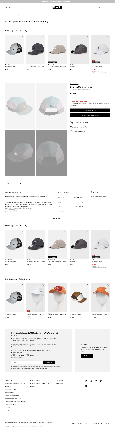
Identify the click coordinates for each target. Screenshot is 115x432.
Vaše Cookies (42, 420)
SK (98, 420)
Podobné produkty (90, 110)
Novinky (7, 11)
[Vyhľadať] (95, 7)
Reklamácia (8, 386)
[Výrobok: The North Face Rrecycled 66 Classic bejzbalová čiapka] (57, 49)
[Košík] (109, 7)
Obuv (18, 11)
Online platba (59, 380)
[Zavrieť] (109, 1)
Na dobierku (59, 383)
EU (83, 420)
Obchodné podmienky (10, 389)
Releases (43, 11)
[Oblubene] (105, 7)
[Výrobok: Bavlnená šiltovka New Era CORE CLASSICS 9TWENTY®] (35, 49)
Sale (38, 11)
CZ (81, 420)
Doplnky (23, 11)
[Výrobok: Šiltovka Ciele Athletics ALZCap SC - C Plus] (100, 297)
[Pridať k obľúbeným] (22, 36)
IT (91, 420)
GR (86, 420)
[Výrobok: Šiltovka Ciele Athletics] (14, 49)
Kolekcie (33, 11)
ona (6, 7)
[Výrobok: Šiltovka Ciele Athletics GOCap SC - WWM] (35, 297)
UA (101, 420)
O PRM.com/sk (8, 380)
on (10, 7)
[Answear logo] (57, 7)
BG (78, 420)
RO (96, 420)
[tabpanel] (57, 202)
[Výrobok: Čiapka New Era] (79, 49)
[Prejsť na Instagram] (92, 382)
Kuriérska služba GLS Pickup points (39, 383)
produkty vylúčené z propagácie (24, 368)
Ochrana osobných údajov (12, 395)
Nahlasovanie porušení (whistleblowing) (15, 401)
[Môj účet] (100, 7)
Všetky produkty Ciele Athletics (90, 115)
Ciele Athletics (74, 84)
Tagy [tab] (20, 183)
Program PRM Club (10, 408)
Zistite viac (87, 356)
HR (88, 420)
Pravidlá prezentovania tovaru (13, 398)
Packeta (32, 386)
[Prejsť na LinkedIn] (87, 387)
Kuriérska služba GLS (36, 380)
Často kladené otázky (10, 405)
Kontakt (7, 411)
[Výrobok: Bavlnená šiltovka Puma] (100, 49)
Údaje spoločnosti (33, 420)
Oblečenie (12, 11)
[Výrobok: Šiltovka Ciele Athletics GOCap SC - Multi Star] (57, 297)
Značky (28, 11)
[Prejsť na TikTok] (102, 382)
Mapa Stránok (49, 420)
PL (93, 420)
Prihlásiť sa (48, 362)
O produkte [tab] (10, 183)
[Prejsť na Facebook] (87, 382)
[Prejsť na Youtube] (97, 382)
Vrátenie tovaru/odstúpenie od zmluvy (15, 383)
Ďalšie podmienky (9, 392)
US (108, 420)
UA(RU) (105, 420)
